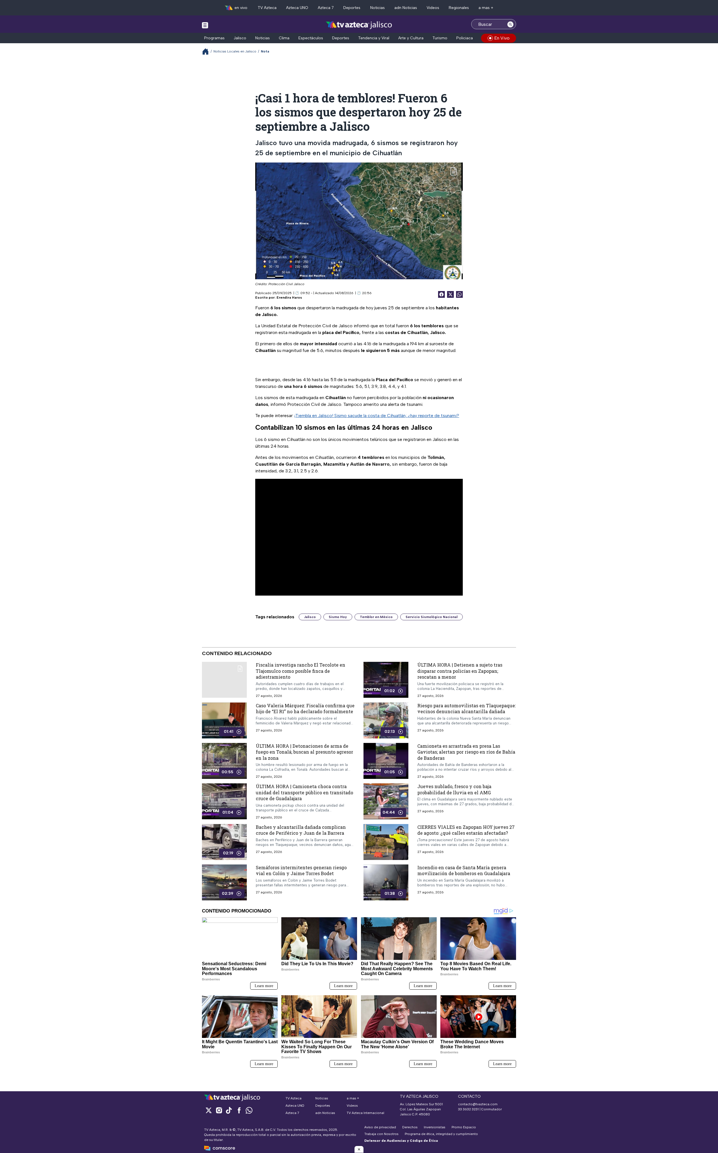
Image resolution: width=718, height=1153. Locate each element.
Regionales (459, 7)
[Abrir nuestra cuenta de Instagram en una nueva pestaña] (218, 1110)
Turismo (439, 38)
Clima (284, 38)
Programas (214, 38)
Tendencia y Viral (373, 38)
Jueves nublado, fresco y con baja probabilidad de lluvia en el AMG (454, 789)
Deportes (351, 7)
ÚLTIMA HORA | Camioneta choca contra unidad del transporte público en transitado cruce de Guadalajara (304, 792)
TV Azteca (267, 7)
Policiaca (464, 38)
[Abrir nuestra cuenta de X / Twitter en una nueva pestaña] (208, 1110)
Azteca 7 (326, 7)
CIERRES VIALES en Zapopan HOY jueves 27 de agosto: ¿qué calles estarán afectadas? (466, 830)
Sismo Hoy (338, 617)
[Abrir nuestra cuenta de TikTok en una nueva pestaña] (228, 1110)
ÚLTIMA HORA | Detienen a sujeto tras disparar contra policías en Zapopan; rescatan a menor (459, 671)
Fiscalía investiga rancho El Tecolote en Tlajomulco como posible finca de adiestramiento (300, 671)
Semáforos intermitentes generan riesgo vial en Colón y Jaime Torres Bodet (301, 870)
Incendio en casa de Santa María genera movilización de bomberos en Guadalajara (463, 870)
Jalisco (240, 38)
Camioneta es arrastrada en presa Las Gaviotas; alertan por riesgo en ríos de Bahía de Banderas (466, 752)
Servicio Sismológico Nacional (431, 617)
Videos (433, 7)
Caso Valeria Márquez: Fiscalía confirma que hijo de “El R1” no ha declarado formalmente (305, 709)
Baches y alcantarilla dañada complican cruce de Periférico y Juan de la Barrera (301, 830)
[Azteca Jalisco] (359, 24)
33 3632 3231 (468, 1109)
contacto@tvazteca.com (478, 1104)
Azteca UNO (297, 7)
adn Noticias (405, 7)
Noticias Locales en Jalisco (234, 51)
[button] (359, 1149)
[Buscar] (510, 24)
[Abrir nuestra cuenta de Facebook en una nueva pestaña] (239, 1110)
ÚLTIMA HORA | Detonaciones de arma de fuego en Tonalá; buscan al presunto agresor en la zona (304, 752)
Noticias (377, 7)
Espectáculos (310, 38)
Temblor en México (376, 617)
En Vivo (502, 38)
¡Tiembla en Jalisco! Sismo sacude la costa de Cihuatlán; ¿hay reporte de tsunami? (376, 415)
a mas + (485, 7)
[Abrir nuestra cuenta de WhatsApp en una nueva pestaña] (249, 1110)
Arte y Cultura (411, 38)
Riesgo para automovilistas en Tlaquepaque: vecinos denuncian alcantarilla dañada (466, 709)
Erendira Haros (289, 297)
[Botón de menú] (205, 25)
